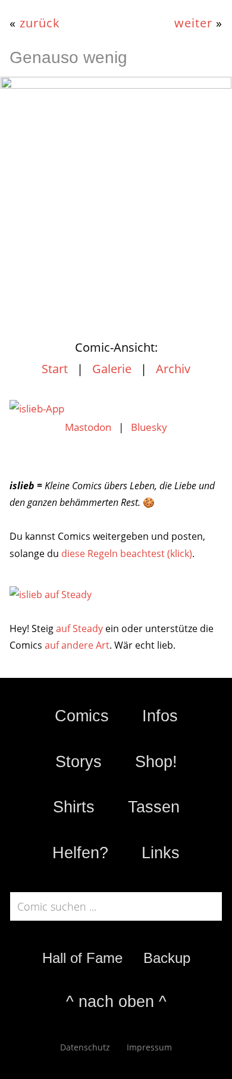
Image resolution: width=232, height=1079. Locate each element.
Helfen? (80, 853)
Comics (82, 716)
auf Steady (79, 628)
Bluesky (149, 427)
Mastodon (88, 427)
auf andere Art (77, 645)
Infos (160, 716)
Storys (78, 762)
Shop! (156, 762)
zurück (40, 22)
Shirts (74, 807)
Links (161, 853)
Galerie (111, 369)
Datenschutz (85, 1047)
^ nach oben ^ (116, 1002)
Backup (166, 958)
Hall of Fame (82, 958)
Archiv (173, 369)
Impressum (149, 1047)
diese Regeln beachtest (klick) (126, 553)
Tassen (154, 807)
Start (55, 369)
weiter (193, 22)
